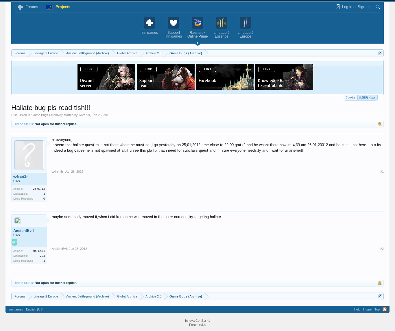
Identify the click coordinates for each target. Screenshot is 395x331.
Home (367, 309)
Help (357, 309)
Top (377, 309)
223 (42, 255)
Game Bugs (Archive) (47, 115)
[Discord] (106, 88)
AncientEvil (23, 230)
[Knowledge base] (284, 88)
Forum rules (197, 324)
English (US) (35, 309)
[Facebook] (225, 88)
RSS (385, 309)
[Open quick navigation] (380, 53)
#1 (382, 171)
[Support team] (166, 88)
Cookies (351, 97)
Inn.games (15, 309)
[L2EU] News (367, 97)
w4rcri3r (84, 115)
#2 (382, 248)
